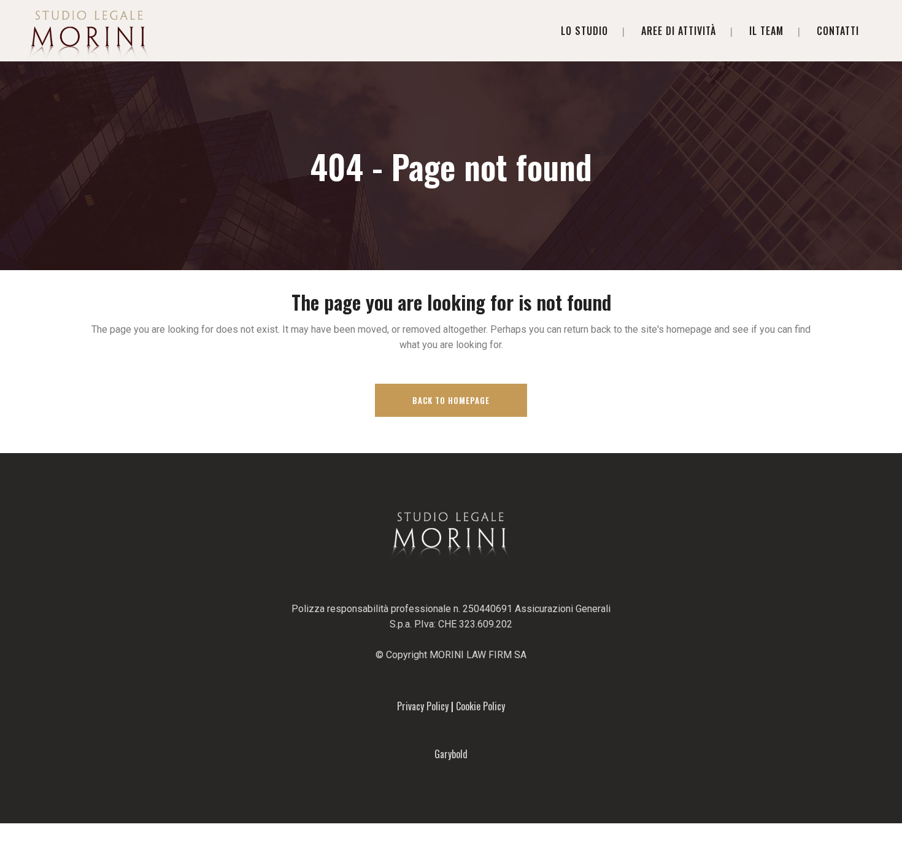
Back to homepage (451, 400)
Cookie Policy (480, 706)
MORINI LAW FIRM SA (478, 655)
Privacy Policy (423, 706)
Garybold (451, 754)
